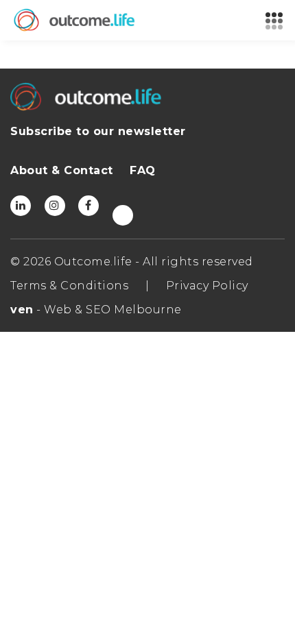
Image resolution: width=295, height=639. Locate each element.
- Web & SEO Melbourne (96, 309)
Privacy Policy (207, 285)
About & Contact (61, 170)
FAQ (143, 170)
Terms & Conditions (69, 285)
